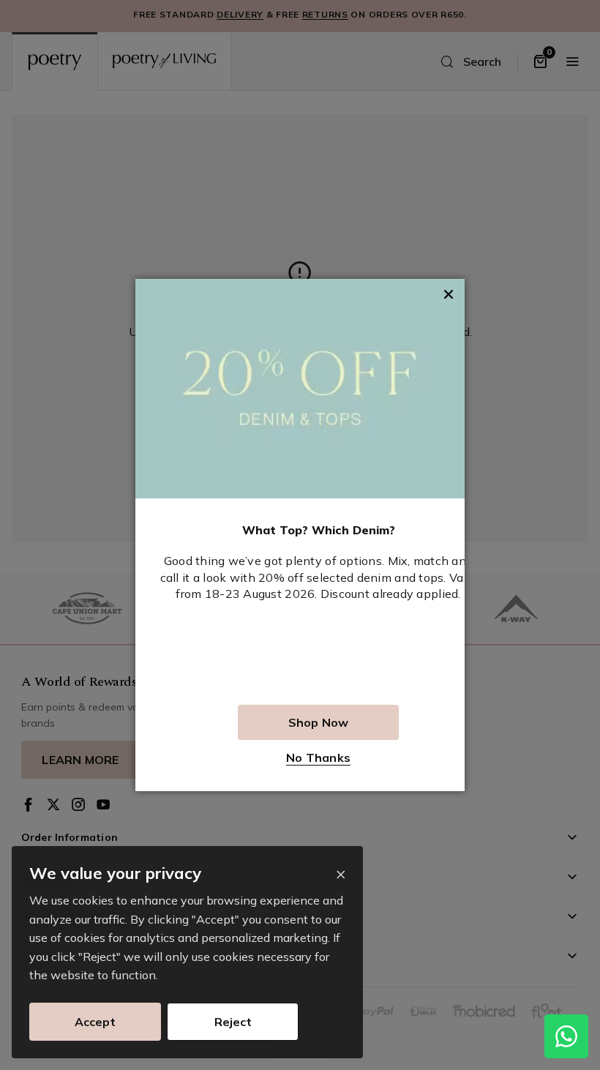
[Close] (340, 875)
